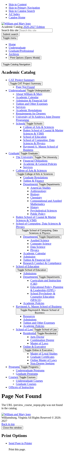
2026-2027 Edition (34, 26)
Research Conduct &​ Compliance (42, 263)
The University (24, 157)
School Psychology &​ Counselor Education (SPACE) (42, 297)
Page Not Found (25, 87)
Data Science (37, 246)
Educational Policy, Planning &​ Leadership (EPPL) (46, 288)
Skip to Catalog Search (22, 10)
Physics (34, 250)
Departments (30, 184)
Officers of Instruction (21, 387)
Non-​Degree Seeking (42, 363)
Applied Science (39, 240)
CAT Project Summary (22, 79)
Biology (35, 194)
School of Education (34, 136)
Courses (13, 377)
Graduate (14, 153)
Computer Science (40, 243)
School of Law (24, 329)
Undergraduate (17, 47)
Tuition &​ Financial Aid (36, 259)
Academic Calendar (27, 97)
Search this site (9, 30)
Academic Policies (33, 303)
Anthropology (38, 191)
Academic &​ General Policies (40, 163)
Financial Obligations (35, 160)
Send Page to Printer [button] (20, 443)
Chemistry (36, 197)
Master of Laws (39, 343)
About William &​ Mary (29, 94)
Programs (14, 366)
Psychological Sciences (43, 210)
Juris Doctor (37, 336)
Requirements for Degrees (31, 113)
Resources (29, 316)
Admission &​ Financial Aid (31, 100)
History (34, 207)
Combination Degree (42, 340)
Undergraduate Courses (29, 380)
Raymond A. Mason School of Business (39, 306)
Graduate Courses (26, 384)
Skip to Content (18, 4)
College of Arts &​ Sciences (38, 127)
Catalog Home (17, 17)
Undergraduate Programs (30, 370)
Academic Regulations (29, 110)
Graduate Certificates (42, 356)
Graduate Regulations (35, 177)
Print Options (25, 57)
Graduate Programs (27, 373)
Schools (20, 123)
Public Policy (38, 213)
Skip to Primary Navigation (24, 7)
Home (12, 44)
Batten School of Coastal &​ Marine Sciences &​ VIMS (43, 132)
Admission (29, 256)
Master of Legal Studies (43, 353)
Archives (14, 54)
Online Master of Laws (43, 360)
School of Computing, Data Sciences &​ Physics (39, 142)
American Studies (40, 187)
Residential (29, 333)
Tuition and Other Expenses (32, 103)
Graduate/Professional (21, 50)
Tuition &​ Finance (33, 180)
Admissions (29, 273)
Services (20, 107)
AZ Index (14, 14)
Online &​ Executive (34, 346)
